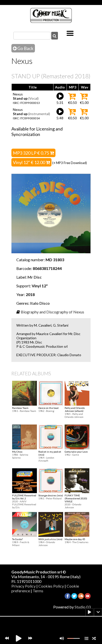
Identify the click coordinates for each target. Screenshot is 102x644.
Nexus (18, 94)
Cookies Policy (51, 586)
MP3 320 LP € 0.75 (31, 153)
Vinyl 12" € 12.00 (29, 162)
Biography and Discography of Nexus (52, 311)
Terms (38, 590)
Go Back (25, 48)
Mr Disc (34, 277)
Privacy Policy (23, 586)
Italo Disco (40, 303)
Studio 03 (83, 606)
